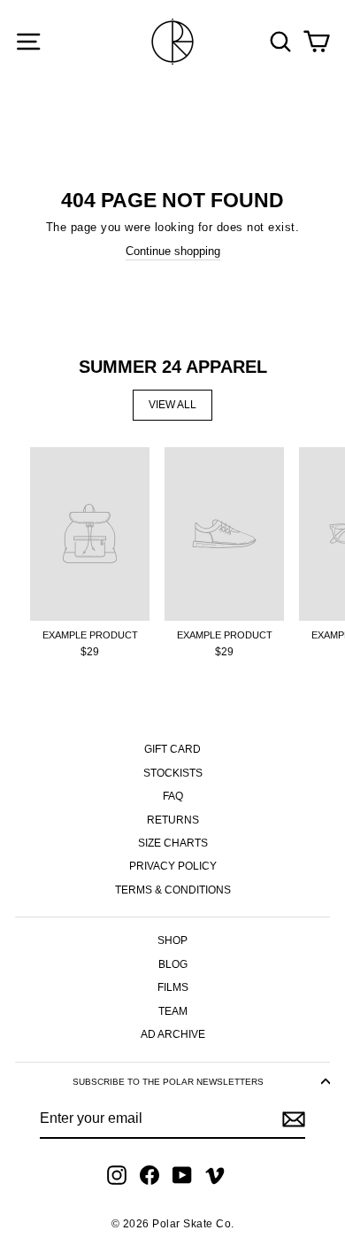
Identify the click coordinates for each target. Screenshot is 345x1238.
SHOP (172, 940)
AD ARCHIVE (173, 1034)
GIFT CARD (172, 749)
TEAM (173, 1011)
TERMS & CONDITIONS (173, 890)
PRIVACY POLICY (173, 866)
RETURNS (173, 820)
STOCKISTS (173, 773)
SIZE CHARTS (173, 843)
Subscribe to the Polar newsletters (168, 1082)
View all (172, 404)
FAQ (173, 796)
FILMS (172, 987)
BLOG (173, 964)
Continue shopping (173, 251)
